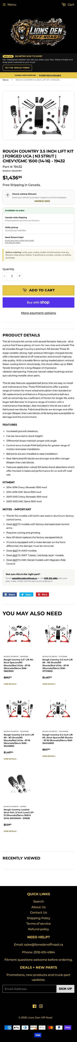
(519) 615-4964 (51, 578)
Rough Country (12, 171)
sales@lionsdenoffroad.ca (24, 578)
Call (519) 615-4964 (12, 243)
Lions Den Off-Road (40, 1017)
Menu (11, 4)
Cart (70, 4)
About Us (38, 907)
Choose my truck (42, 201)
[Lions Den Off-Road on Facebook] (34, 1006)
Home (5, 80)
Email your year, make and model (19, 240)
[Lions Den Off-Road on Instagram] (41, 1006)
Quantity (8, 269)
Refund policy (38, 929)
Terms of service (38, 923)
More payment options (38, 313)
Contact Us (38, 912)
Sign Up (65, 989)
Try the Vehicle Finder (17, 68)
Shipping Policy (38, 918)
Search (38, 901)
